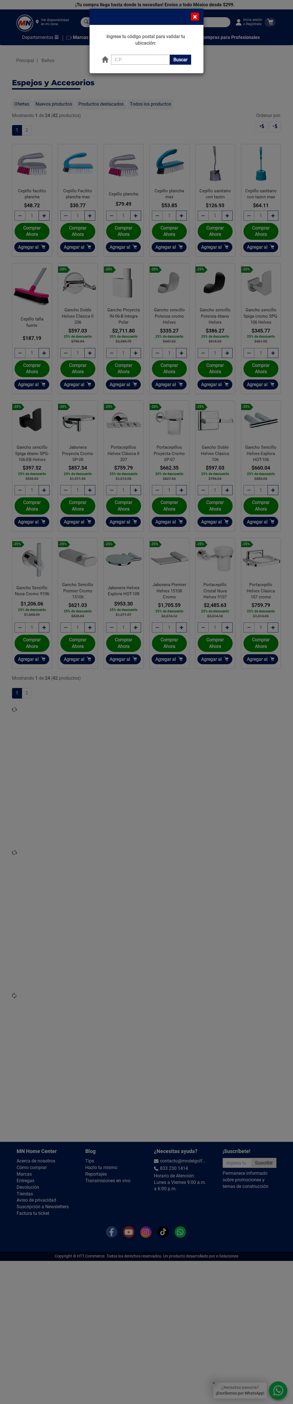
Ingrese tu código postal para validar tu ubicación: (145, 40)
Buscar (180, 59)
